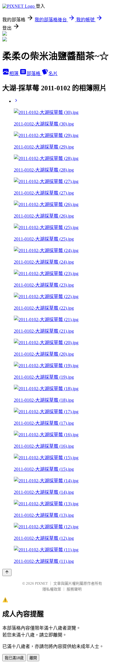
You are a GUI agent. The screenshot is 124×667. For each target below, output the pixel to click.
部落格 (34, 73)
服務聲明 (74, 589)
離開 (33, 658)
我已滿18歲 (14, 658)
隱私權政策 (51, 589)
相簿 (14, 73)
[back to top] (7, 572)
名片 (53, 73)
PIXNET (41, 583)
